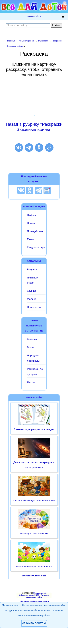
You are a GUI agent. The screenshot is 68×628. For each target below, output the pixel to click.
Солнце (31, 290)
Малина (31, 298)
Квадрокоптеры (36, 247)
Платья (31, 223)
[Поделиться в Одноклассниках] (39, 147)
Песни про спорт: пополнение (34, 566)
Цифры (31, 215)
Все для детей (39, 593)
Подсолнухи (34, 307)
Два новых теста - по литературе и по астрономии (34, 465)
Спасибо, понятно (34, 623)
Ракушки (32, 269)
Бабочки (32, 339)
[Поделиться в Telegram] (29, 147)
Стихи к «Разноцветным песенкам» (34, 500)
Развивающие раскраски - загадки (34, 429)
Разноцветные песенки (34, 533)
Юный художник (26, 41)
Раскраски (43, 41)
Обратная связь (26, 595)
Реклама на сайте (34, 597)
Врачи (30, 347)
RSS (37, 595)
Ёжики (30, 239)
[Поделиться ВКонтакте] (19, 147)
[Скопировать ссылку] (49, 147)
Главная (11, 41)
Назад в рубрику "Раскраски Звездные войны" (34, 127)
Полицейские (35, 231)
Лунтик (31, 382)
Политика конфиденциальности (34, 601)
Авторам (45, 595)
